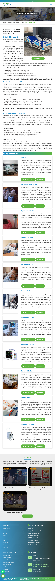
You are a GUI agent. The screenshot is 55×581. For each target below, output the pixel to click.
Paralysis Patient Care (8, 560)
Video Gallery (6, 537)
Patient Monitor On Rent (27, 317)
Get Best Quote (28, 179)
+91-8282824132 (44, 564)
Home (4, 22)
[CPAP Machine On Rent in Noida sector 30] (10, 275)
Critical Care (5, 569)
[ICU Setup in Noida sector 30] (10, 168)
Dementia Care (6, 571)
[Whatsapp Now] (3, 571)
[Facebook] (32, 1)
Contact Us (5, 542)
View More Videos (27, 516)
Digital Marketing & (46, 578)
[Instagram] (34, 1)
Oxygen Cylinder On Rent (27, 211)
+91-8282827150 (36, 564)
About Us (5, 533)
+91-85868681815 (45, 566)
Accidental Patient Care (8, 562)
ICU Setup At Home (7, 555)
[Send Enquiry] (3, 576)
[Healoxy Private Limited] (9, 4)
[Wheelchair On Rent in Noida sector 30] (10, 301)
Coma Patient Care (7, 564)
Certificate (5, 530)
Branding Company (24, 579)
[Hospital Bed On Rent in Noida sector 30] (10, 381)
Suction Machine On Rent (28, 424)
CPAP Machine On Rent (27, 264)
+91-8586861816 (36, 566)
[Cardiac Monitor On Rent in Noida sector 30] (10, 355)
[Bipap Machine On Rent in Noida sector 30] (10, 248)
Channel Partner (6, 528)
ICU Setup (23, 157)
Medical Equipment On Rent (16, 22)
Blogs (4, 540)
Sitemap (4, 544)
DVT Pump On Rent (26, 397)
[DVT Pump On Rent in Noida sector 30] (10, 408)
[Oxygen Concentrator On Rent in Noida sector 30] (10, 195)
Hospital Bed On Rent (27, 371)
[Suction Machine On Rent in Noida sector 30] (10, 435)
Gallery (4, 535)
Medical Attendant (7, 557)
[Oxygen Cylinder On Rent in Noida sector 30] (10, 221)
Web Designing (37, 578)
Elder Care (5, 567)
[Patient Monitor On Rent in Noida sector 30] (10, 328)
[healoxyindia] (51, 4)
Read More (40, 179)
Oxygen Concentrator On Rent (29, 184)
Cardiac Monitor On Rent (27, 344)
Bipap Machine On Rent (27, 237)
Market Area (5, 547)
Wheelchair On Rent (26, 291)
